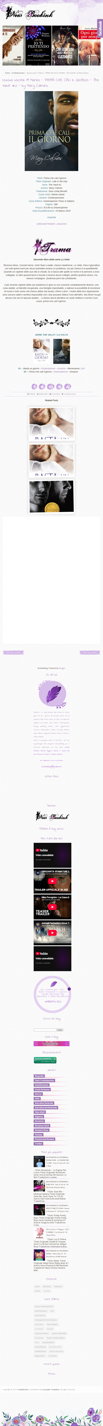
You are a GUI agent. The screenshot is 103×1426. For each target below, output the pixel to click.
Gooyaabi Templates (50, 1389)
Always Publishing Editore (44, 1306)
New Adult (40, 1112)
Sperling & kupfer (55, 1347)
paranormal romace (44, 1139)
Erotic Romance (42, 1089)
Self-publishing (40, 1347)
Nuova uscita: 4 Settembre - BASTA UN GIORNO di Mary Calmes (51, 473)
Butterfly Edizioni (41, 1311)
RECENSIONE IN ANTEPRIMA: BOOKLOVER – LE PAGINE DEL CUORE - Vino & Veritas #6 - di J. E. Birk (57, 1161)
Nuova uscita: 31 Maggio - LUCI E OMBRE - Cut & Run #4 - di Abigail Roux (57, 1232)
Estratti (37, 1291)
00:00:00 (32, 394)
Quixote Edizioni (48, 1342)
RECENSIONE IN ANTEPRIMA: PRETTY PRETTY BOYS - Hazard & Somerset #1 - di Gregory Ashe (57, 1208)
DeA (52, 1311)
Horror (38, 1094)
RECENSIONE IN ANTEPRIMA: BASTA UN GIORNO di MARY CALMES (51, 437)
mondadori (52, 1356)
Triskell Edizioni (40, 1351)
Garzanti (50, 1329)
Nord (37, 1342)
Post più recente (13, 652)
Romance (39, 1121)
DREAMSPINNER (46, 224)
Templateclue (22, 1389)
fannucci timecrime (56, 1351)
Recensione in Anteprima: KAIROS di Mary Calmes (51, 510)
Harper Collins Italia (59, 1333)
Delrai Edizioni (40, 1315)
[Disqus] (51, 548)
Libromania (39, 1338)
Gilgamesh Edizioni (41, 1333)
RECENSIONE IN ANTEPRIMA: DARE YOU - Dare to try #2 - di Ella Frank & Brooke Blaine (57, 1184)
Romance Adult (42, 1125)
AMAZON (61, 224)
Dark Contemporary (44, 1080)
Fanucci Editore (52, 1324)
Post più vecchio (90, 652)
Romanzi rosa (41, 1130)
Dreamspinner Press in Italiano (46, 1320)
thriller (38, 1143)
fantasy (38, 1134)
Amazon (61, 368)
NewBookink (43, 394)
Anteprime (58, 1286)
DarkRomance (41, 1085)
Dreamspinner (48, 368)
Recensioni (47, 1286)
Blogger (62, 668)
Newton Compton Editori (56, 1338)
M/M (37, 1098)
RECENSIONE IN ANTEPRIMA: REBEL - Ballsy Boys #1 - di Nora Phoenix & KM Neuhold (57, 1254)
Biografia (39, 1076)
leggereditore (40, 1356)
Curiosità (47, 1291)
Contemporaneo (18, 73)
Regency (39, 1116)
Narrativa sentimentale (46, 1107)
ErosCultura (39, 1324)
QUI (83, 368)
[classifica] (51, 1045)
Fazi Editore (39, 1329)
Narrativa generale (44, 1103)
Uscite (37, 1286)
